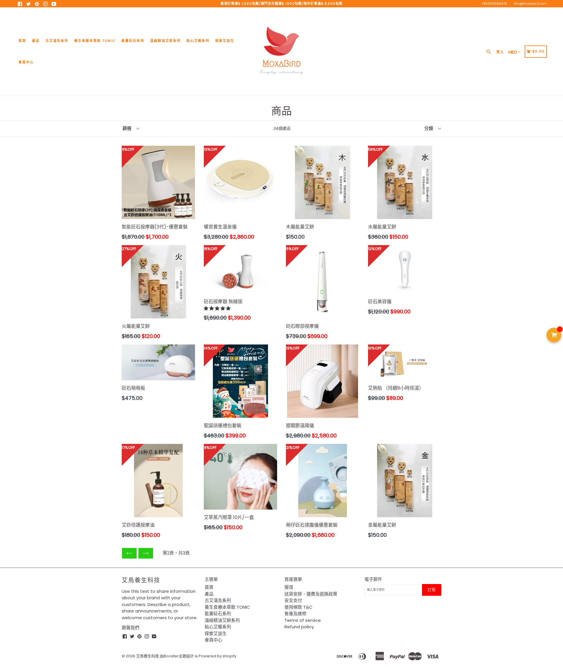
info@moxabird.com (530, 3)
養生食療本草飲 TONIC (95, 40)
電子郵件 (373, 579)
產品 (36, 40)
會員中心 (26, 62)
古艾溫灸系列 (56, 40)
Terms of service (302, 620)
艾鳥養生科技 (141, 580)
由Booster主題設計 (177, 656)
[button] (218, 308)
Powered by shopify (217, 656)
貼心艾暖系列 (197, 40)
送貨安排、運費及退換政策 (310, 594)
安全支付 (293, 600)
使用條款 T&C (298, 607)
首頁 (22, 40)
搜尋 (288, 587)
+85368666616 (494, 3)
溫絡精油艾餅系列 (165, 40)
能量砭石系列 (132, 40)
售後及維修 (295, 613)
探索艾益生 (224, 40)
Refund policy (299, 627)
